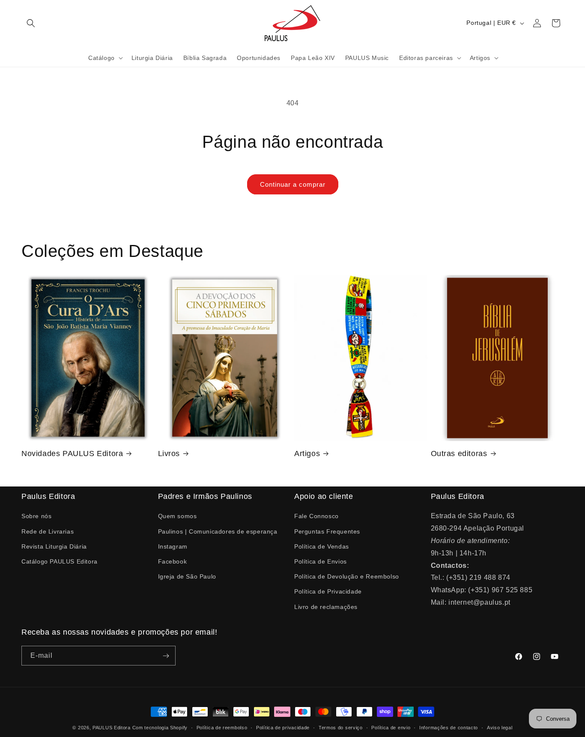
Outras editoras (459, 453)
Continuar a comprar (292, 184)
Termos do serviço (341, 727)
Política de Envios (320, 561)
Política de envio (390, 727)
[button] (30, 23)
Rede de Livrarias (47, 531)
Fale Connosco (316, 516)
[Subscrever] (165, 655)
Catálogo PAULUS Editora (59, 561)
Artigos (307, 453)
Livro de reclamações (326, 606)
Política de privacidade (283, 727)
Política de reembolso (222, 727)
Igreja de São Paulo (187, 576)
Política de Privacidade (328, 591)
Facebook (172, 561)
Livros (169, 453)
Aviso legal (500, 727)
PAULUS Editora (112, 727)
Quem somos (177, 516)
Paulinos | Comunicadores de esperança (218, 531)
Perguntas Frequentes (327, 531)
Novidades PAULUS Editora (72, 453)
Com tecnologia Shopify (160, 727)
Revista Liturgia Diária (54, 546)
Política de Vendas (321, 546)
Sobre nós (36, 516)
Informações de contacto (448, 727)
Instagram (173, 546)
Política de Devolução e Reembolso (346, 576)
